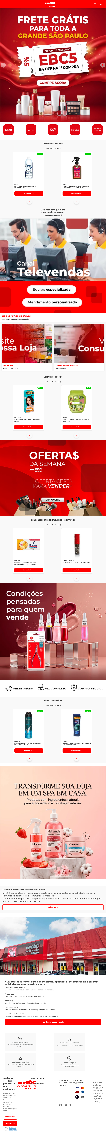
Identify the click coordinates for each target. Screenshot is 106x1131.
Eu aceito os (7, 1129)
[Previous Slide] (29, 201)
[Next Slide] (76, 201)
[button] (4, 4)
